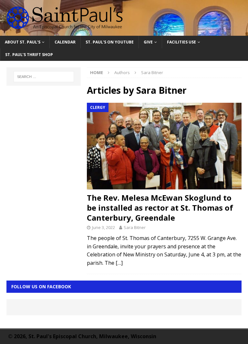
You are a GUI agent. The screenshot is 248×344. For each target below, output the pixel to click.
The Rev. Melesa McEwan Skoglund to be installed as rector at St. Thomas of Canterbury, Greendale (160, 207)
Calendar (65, 42)
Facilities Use (181, 42)
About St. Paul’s (22, 42)
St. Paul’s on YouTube (110, 42)
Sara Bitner (135, 227)
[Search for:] (43, 76)
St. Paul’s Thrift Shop (29, 54)
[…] (119, 262)
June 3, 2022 (103, 227)
